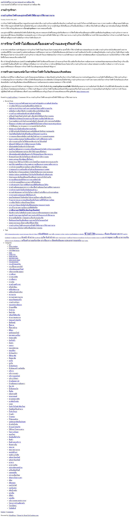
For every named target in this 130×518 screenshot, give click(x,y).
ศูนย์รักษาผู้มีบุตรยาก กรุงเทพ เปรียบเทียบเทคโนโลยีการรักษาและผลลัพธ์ (34, 149)
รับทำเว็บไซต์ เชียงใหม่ (17, 406)
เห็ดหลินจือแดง (57, 240)
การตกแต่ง (57, 234)
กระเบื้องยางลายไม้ (16, 266)
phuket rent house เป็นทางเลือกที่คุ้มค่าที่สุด (23, 223)
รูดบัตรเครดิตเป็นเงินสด (17, 422)
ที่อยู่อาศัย (12, 358)
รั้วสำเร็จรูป (13, 411)
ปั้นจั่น (11, 391)
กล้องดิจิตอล (43, 234)
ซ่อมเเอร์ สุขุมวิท (15, 320)
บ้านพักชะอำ (8, 237)
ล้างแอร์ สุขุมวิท (14, 427)
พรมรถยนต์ (13, 396)
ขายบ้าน (67, 234)
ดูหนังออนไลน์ (14, 333)
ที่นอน (107, 234)
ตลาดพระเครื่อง (14, 335)
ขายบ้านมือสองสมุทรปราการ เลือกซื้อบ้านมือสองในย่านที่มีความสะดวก (34, 187)
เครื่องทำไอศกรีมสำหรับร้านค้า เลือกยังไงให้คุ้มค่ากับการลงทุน (31, 116)
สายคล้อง (93, 237)
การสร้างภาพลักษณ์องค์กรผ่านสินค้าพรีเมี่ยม (25, 113)
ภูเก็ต (43, 237)
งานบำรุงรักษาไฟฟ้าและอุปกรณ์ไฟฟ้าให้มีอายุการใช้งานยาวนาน (27, 15)
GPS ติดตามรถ (14, 250)
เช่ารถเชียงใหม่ (14, 475)
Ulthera (35, 234)
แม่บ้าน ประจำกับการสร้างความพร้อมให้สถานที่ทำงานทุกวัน (30, 108)
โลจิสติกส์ (12, 508)
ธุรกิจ (11, 361)
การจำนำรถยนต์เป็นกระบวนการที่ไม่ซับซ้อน (24, 182)
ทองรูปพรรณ (13, 348)
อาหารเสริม (124, 237)
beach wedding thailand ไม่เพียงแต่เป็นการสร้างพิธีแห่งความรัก (30, 139)
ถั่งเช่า (11, 343)
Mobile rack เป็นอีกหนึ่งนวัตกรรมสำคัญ (22, 129)
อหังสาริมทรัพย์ (14, 460)
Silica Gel (31, 234)
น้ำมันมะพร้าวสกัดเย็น (17, 368)
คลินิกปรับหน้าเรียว (16, 292)
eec (10, 244)
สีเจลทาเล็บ (13, 444)
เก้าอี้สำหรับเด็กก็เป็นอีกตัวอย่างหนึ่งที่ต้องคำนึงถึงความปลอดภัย (31, 131)
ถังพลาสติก (13, 338)
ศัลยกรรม (75, 237)
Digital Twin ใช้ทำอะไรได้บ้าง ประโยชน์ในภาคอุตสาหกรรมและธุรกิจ (33, 162)
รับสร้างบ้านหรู (62, 237)
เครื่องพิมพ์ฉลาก (17, 240)
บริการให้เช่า (13, 378)
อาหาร (11, 462)
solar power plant (14, 260)
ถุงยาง (11, 345)
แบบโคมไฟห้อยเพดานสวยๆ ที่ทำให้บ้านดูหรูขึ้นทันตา (28, 151)
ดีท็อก (11, 330)
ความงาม (12, 294)
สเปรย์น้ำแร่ (13, 452)
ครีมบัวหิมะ (13, 287)
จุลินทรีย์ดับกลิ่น (14, 315)
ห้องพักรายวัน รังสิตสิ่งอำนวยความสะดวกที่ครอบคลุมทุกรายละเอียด (33, 213)
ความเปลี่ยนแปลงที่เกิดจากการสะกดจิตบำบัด (25, 179)
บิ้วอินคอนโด (13, 389)
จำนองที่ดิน (13, 307)
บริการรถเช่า (13, 373)
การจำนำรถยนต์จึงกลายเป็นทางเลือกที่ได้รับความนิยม (28, 167)
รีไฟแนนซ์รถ (13, 419)
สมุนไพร (12, 434)
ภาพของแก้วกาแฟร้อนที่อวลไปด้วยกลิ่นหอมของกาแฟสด (29, 169)
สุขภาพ (11, 447)
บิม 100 (11, 386)
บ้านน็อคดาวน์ (14, 381)
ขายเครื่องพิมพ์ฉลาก (74, 234)
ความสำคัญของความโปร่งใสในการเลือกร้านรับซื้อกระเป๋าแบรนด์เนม (33, 192)
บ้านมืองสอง (14, 237)
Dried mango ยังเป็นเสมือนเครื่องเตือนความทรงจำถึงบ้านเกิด (30, 177)
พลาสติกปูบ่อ (37, 237)
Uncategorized (13, 262)
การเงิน (11, 282)
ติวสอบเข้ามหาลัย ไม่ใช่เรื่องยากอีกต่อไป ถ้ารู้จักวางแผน (29, 157)
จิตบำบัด (12, 312)
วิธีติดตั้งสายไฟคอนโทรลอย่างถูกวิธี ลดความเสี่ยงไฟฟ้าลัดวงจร (31, 118)
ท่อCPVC (125, 234)
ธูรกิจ (11, 363)
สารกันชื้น (102, 237)
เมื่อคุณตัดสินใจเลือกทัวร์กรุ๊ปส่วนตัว (22, 146)
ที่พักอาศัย (12, 355)
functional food (14, 248)
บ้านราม (19, 237)
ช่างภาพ (89, 233)
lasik (10, 253)
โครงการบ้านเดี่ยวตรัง (17, 503)
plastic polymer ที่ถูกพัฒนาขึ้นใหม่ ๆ (21, 159)
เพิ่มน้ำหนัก (13, 490)
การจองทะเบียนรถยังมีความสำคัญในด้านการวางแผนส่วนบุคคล (31, 136)
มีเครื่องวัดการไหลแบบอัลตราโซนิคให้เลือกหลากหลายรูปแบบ (31, 172)
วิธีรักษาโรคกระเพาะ (16, 429)
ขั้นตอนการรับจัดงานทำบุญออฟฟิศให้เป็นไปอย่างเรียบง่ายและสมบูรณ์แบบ (35, 124)
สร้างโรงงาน (88, 237)
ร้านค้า (11, 414)
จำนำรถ (12, 310)
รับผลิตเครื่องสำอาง (16, 409)
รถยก (11, 404)
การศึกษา (12, 274)
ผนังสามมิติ (13, 394)
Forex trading (13, 246)
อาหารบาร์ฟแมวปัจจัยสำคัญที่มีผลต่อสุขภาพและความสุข (29, 205)
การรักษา (62, 234)
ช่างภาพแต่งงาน (15, 317)
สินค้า (11, 439)
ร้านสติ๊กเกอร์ (70, 237)
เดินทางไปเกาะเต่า (15, 478)
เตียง (10, 480)
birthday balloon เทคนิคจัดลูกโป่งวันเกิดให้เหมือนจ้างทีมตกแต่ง (31, 174)
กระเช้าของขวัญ (15, 264)
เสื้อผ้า (11, 495)
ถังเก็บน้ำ (12, 340)
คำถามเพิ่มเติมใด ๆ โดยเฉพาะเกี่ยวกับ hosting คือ (26, 218)
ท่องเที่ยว (12, 350)
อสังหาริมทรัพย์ (14, 457)
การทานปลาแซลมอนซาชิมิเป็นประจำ (22, 195)
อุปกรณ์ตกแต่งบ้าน (15, 467)
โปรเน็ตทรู (12, 506)
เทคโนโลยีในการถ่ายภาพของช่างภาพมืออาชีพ (17, 2)
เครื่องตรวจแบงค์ (9, 240)
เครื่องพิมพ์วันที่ (14, 470)
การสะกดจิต (13, 277)
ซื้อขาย (11, 325)
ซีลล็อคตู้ (12, 322)
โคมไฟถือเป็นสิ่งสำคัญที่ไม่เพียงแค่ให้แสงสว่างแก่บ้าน (28, 134)
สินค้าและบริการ (15, 442)
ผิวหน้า (25, 237)
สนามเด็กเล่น (81, 237)
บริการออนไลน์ (14, 376)
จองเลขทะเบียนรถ (15, 305)
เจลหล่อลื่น (13, 472)
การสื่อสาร (13, 279)
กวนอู (50, 234)
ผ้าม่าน (31, 237)
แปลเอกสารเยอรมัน (72, 240)
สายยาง (98, 237)
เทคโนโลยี (13, 485)
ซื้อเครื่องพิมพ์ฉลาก (99, 234)
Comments (9, 512)
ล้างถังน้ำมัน (13, 424)
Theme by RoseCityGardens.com (27, 515)
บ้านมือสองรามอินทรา (17, 383)
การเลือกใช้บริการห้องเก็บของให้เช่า (22, 202)
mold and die (13, 256)
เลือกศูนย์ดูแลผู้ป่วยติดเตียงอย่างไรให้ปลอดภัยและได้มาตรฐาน (31, 154)
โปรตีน (86, 240)
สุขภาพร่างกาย (14, 450)
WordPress (12, 515)
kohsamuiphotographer (13, 234)
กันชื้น (53, 234)
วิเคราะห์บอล (13, 432)
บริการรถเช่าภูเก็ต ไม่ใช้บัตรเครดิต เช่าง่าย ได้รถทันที (28, 141)
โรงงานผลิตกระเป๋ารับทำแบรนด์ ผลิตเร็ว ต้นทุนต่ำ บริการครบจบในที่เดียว (35, 121)
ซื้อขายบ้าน (13, 327)
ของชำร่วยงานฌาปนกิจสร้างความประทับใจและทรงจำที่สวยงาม (32, 215)
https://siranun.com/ (83, 91)
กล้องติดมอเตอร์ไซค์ (16, 269)
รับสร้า (57, 237)
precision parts (13, 258)
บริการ (11, 371)
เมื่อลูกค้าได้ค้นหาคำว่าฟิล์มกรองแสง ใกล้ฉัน (25, 144)
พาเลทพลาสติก (14, 399)
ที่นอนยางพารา (116, 234)
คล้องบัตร (81, 234)
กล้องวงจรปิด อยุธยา (16, 272)
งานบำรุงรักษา (12, 97)
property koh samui (24, 234)
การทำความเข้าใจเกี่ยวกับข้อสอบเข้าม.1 (23, 190)
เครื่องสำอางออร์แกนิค (30, 240)
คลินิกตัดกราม (14, 289)
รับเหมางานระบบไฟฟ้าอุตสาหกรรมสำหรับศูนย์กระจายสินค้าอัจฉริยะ (33, 103)
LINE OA (12, 254)
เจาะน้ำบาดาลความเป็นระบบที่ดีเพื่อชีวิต (23, 207)
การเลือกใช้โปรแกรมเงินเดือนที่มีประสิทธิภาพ (25, 106)
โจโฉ (83, 240)
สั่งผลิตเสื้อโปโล (14, 437)
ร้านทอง (12, 416)
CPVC (6, 234)
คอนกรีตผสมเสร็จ (15, 300)
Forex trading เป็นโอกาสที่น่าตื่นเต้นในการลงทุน (25, 228)
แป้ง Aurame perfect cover (17, 500)
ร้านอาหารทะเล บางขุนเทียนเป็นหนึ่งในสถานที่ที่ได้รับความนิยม (31, 200)
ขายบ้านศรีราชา (15, 284)
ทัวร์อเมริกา (13, 353)
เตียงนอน (12, 483)
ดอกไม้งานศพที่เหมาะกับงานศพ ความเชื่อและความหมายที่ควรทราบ (33, 164)
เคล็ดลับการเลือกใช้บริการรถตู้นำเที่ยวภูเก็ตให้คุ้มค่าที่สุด (29, 111)
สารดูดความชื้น (112, 237)
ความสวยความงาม (16, 297)
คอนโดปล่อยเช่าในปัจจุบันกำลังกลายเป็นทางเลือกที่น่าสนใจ (30, 197)
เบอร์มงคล (12, 488)
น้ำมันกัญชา (13, 366)
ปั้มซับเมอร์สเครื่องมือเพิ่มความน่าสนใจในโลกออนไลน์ (28, 220)
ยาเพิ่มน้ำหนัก (14, 401)
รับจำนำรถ (50, 237)
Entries (3, 512)
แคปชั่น (11, 498)
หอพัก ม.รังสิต (14, 455)
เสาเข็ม (11, 493)
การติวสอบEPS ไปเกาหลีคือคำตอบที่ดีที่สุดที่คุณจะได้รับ (28, 185)
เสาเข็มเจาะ (46, 240)
